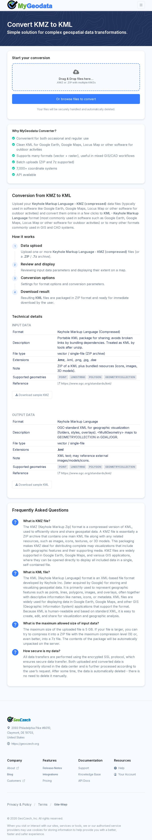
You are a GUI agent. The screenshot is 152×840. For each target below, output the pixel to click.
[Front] (30, 5)
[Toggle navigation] (141, 5)
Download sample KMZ (34, 395)
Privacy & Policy (19, 804)
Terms (43, 804)
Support (83, 768)
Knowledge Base (89, 774)
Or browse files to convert (76, 99)
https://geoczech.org (25, 743)
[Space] (19, 719)
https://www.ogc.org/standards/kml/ (86, 383)
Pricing (47, 780)
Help (121, 768)
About (11, 768)
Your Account (127, 774)
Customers (14, 780)
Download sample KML (33, 484)
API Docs (84, 780)
